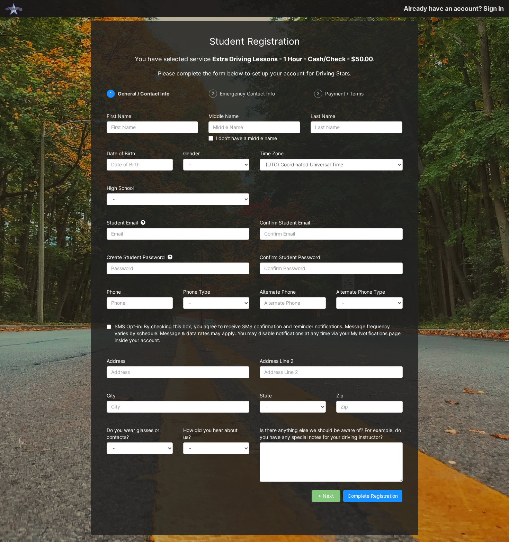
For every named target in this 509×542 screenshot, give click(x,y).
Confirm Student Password (290, 257)
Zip (339, 395)
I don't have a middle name (246, 138)
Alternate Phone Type (360, 292)
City (111, 395)
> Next (326, 496)
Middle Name (223, 116)
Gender (191, 153)
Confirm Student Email (285, 223)
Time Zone (272, 153)
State (266, 395)
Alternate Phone (278, 292)
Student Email (123, 223)
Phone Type (196, 292)
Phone (114, 292)
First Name (119, 116)
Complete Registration (373, 496)
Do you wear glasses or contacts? (133, 433)
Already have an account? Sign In (454, 8)
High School (120, 188)
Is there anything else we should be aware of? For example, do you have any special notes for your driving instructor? (330, 433)
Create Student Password (136, 257)
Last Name (323, 116)
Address (116, 361)
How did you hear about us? (210, 433)
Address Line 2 (276, 361)
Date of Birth (121, 153)
